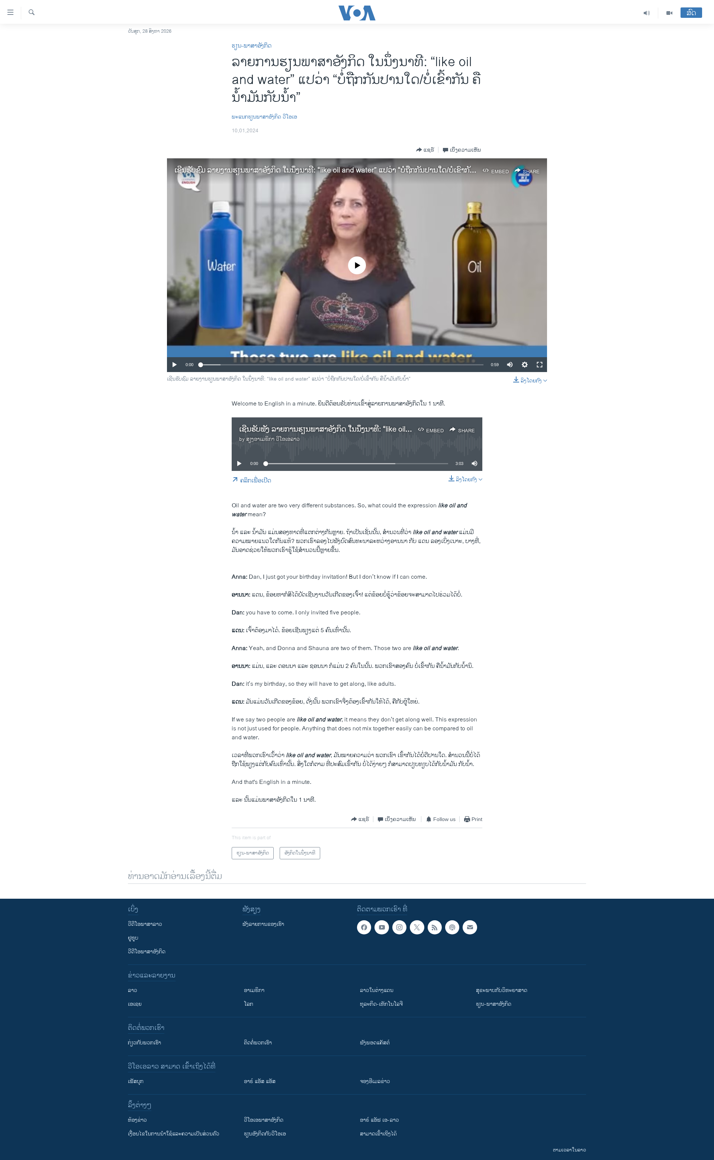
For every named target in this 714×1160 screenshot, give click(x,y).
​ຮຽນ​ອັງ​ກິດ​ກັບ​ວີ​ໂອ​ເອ (265, 1134)
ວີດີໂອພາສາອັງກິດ (146, 952)
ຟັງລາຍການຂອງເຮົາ (263, 924)
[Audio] (647, 13)
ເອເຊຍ (135, 1004)
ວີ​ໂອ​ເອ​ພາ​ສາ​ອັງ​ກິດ (263, 1120)
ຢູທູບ (133, 938)
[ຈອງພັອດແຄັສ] (470, 927)
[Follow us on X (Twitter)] (417, 927)
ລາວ (132, 990)
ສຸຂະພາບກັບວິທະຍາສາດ (501, 990)
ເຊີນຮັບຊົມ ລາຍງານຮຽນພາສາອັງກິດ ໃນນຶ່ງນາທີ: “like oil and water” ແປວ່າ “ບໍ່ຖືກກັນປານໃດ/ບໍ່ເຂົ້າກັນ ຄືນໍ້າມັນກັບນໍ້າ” (347, 170)
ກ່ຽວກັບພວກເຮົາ (144, 1043)
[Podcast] (452, 927)
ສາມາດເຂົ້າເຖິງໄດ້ (378, 1134)
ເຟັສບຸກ (136, 1081)
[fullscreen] (539, 364)
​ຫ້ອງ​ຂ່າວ (137, 1120)
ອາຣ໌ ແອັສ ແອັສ (260, 1081)
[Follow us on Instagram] (399, 927)
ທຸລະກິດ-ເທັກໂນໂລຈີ (381, 1004)
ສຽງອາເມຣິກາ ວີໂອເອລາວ (273, 439)
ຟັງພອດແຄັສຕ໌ (375, 1043)
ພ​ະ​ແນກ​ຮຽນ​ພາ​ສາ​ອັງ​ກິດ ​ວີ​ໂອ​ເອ (264, 117)
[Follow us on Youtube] (381, 927)
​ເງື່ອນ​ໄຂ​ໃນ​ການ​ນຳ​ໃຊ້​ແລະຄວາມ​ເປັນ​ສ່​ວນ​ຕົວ (173, 1134)
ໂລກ (248, 1004)
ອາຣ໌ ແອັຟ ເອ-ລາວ (379, 1120)
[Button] (425, 149)
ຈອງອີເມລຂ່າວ (375, 1081)
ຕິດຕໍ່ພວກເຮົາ (258, 1043)
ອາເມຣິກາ (254, 990)
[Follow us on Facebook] (364, 927)
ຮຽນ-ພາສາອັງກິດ (251, 46)
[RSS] (435, 927)
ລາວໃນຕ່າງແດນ (376, 990)
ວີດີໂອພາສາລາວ (145, 924)
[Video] (669, 13)
